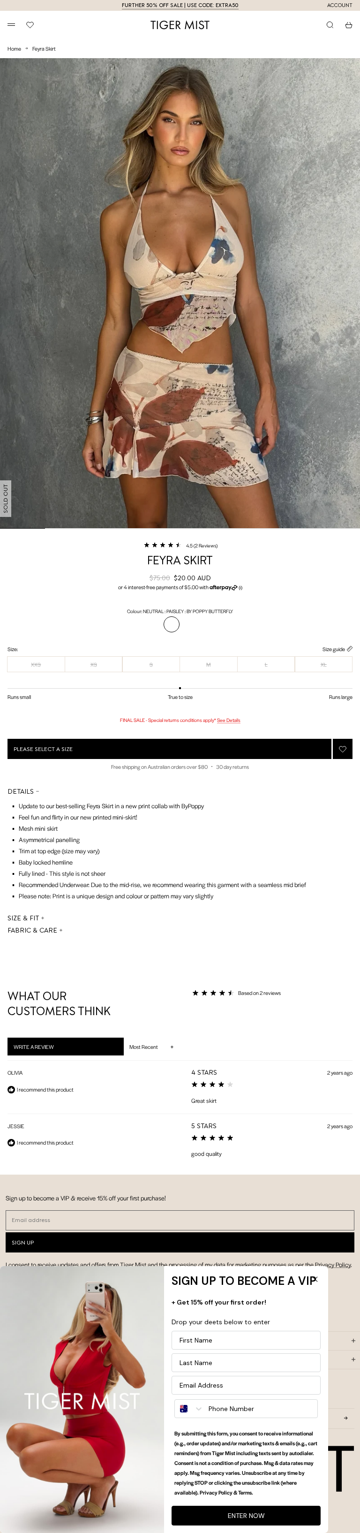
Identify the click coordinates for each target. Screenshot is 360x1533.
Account (339, 5)
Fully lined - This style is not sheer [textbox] (62, 873)
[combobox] (189, 1409)
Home (14, 48)
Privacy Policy (333, 1264)
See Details (228, 719)
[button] (180, 545)
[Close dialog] (315, 1279)
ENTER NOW (246, 1515)
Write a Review (46, 1048)
